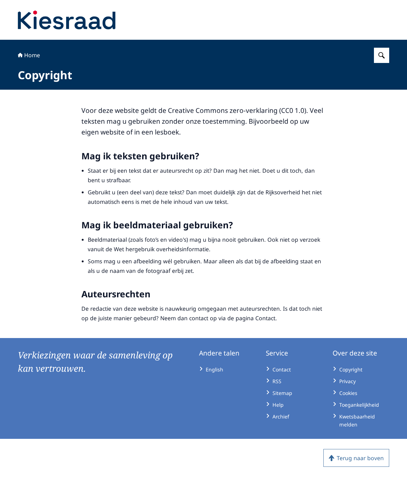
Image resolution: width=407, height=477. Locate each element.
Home (32, 55)
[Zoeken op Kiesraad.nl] (381, 55)
